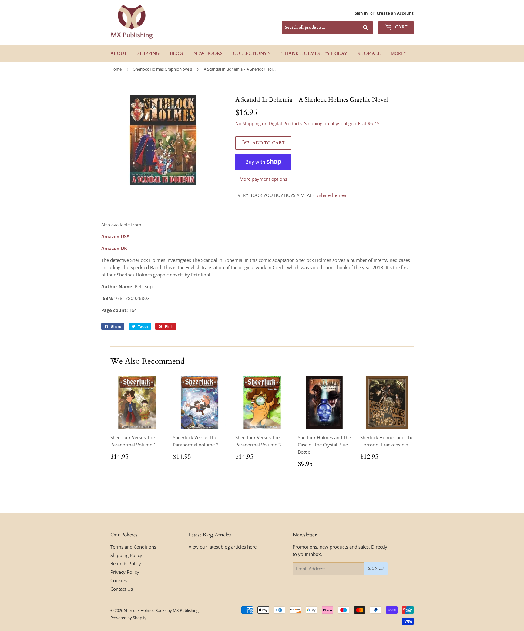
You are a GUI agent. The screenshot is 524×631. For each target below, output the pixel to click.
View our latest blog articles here (223, 547)
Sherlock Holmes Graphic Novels (162, 69)
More (397, 53)
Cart (401, 27)
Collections (250, 53)
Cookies (118, 580)
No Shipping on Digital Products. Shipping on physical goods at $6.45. (308, 123)
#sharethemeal (332, 195)
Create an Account (395, 13)
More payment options (263, 179)
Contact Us (121, 589)
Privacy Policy (124, 572)
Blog (176, 53)
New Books (208, 53)
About (118, 53)
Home (116, 69)
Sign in (361, 13)
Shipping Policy (126, 555)
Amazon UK (114, 248)
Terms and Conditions (133, 547)
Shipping (148, 53)
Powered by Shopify (128, 617)
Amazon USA (115, 236)
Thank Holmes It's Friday (314, 53)
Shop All (369, 53)
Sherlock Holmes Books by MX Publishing (161, 610)
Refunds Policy (125, 563)
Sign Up (376, 568)
